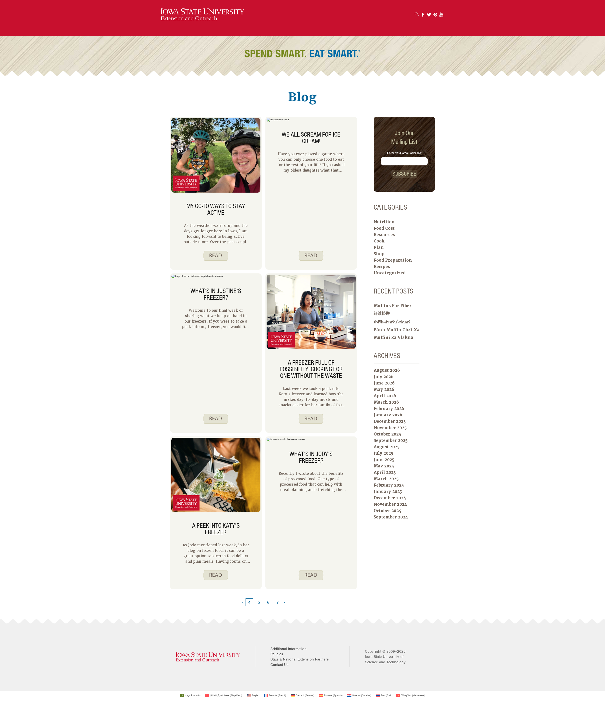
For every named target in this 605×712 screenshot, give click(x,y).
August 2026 (387, 370)
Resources (384, 234)
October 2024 (387, 510)
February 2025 (389, 485)
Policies (276, 654)
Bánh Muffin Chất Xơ (396, 329)
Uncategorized (390, 273)
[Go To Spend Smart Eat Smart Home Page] (202, 14)
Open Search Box (418, 12)
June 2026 (384, 383)
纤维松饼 (382, 313)
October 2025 (387, 434)
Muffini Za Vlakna (393, 337)
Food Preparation (393, 260)
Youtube (441, 13)
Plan (379, 247)
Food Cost (384, 228)
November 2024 (390, 504)
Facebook (423, 13)
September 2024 (391, 517)
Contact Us (279, 664)
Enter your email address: (404, 153)
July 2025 (383, 453)
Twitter (429, 13)
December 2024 (390, 498)
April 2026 (385, 395)
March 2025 (386, 478)
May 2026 (384, 389)
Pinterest (435, 13)
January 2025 (388, 491)
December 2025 (390, 421)
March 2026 (386, 402)
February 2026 (389, 408)
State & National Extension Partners (299, 659)
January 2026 (388, 415)
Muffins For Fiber (392, 305)
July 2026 (383, 376)
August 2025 (387, 446)
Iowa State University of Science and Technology (385, 659)
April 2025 (385, 472)
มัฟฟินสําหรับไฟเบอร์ (392, 321)
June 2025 (384, 459)
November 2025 (390, 427)
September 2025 (391, 440)
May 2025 (384, 466)
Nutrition (384, 221)
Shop (379, 253)
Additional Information (288, 649)
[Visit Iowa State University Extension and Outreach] (208, 657)
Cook (379, 241)
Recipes (382, 266)
